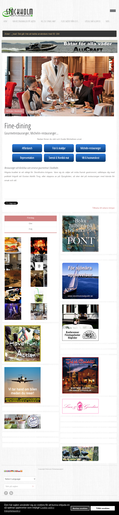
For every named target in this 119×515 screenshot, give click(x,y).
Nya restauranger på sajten (24, 21)
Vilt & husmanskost (90, 158)
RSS (11, 477)
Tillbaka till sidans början (103, 208)
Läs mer (49, 248)
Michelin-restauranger (90, 148)
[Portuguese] (17, 455)
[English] (7, 455)
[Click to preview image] (59, 86)
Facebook (6, 477)
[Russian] (19, 455)
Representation (27, 158)
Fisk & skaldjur (58, 148)
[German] (12, 455)
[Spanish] (21, 455)
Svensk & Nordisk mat (59, 158)
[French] (10, 455)
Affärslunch (27, 148)
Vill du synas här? (48, 21)
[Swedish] (5, 455)
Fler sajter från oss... (70, 21)
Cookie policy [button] (47, 507)
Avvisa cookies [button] (80, 508)
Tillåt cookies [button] (102, 508)
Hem (5, 21)
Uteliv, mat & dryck (92, 21)
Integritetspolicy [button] (12, 511)
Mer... (108, 21)
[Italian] (14, 455)
